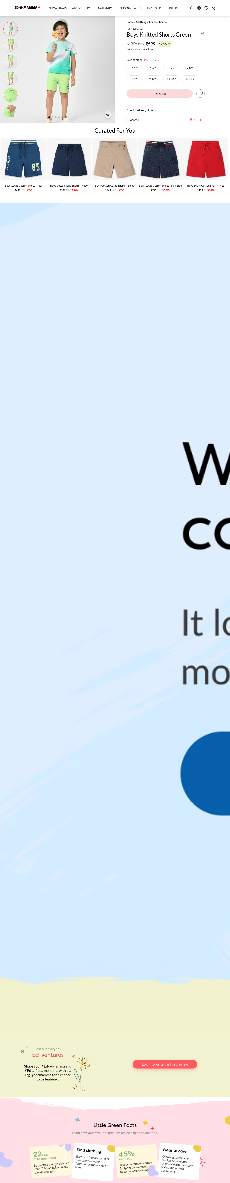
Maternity (105, 8)
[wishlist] (206, 8)
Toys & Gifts (154, 8)
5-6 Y (153, 67)
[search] (192, 8)
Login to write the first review (165, 1064)
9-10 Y (153, 78)
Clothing (141, 22)
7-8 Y (190, 67)
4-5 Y (135, 67)
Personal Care (129, 8)
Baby (74, 8)
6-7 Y (171, 67)
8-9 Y (135, 78)
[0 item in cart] (213, 8)
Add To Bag (160, 93)
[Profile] (199, 8)
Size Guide (154, 60)
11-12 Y (171, 78)
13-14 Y (189, 78)
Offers (173, 8)
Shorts (153, 22)
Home (130, 22)
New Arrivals (57, 8)
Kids (87, 8)
